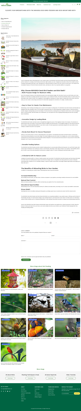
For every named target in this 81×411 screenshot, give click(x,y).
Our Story (23, 389)
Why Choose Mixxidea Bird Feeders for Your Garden (66, 338)
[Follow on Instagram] (3, 391)
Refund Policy (51, 391)
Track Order (37, 389)
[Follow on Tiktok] (9, 391)
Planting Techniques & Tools (30, 374)
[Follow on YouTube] (7, 391)
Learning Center (57, 4)
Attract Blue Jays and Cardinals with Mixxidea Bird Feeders (67, 313)
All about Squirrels (50, 374)
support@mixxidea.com (7, 388)
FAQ (35, 391)
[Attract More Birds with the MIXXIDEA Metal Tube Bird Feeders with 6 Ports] (45, 223)
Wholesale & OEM (31, 4)
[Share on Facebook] (43, 218)
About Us (39, 4)
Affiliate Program (38, 396)
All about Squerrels (7, 26)
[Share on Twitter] (46, 218)
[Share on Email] (58, 218)
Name (22, 235)
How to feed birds (6, 270)
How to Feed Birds (6, 21)
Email (53, 235)
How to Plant (5, 25)
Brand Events (24, 391)
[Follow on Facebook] (1, 391)
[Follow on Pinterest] (5, 391)
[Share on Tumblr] (52, 218)
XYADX (22, 400)
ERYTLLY (23, 396)
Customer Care (47, 4)
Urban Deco (23, 398)
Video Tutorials (70, 374)
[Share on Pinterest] (49, 218)
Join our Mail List (38, 394)
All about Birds (6, 23)
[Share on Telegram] (55, 218)
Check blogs (10, 378)
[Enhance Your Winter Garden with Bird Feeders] (56, 223)
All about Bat (5, 28)
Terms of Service (51, 394)
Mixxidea (23, 394)
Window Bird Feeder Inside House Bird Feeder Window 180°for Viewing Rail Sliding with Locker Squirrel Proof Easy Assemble (12, 112)
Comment (23, 240)
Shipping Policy (51, 389)
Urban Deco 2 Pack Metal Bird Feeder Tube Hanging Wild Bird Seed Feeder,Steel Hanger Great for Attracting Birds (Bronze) (12, 35)
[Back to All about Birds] (50, 223)
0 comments (76, 212)
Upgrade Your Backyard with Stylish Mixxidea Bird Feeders (40, 289)
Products (22, 4)
